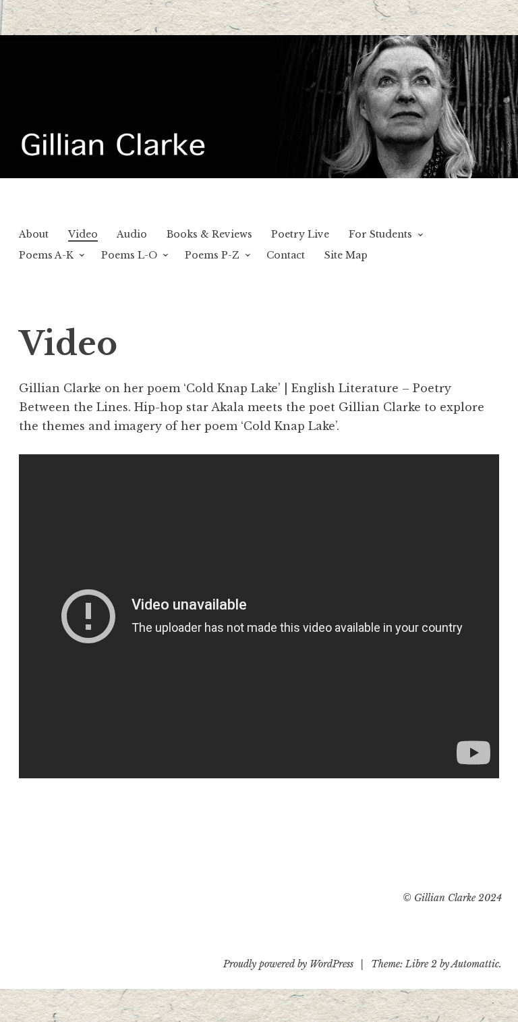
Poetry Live (300, 234)
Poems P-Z (212, 255)
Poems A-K (46, 255)
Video (83, 234)
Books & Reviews (209, 234)
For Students (380, 234)
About (34, 234)
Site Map (346, 255)
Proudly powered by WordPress (288, 964)
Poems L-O (129, 255)
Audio (132, 234)
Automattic (475, 964)
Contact (285, 255)
